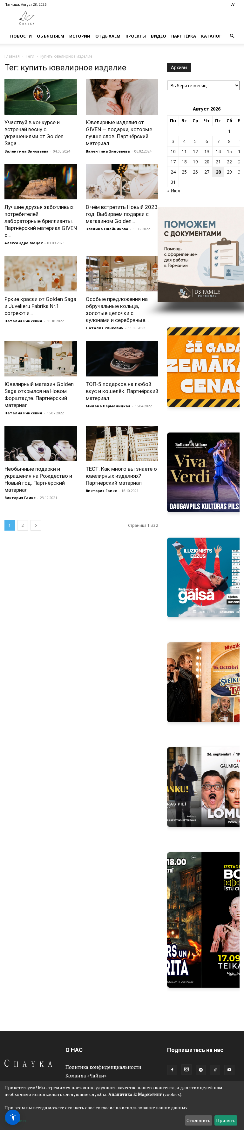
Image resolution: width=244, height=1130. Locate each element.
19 (195, 162)
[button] (232, 36)
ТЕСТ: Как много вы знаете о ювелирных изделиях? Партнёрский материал (121, 476)
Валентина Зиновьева (26, 151)
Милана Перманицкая (108, 406)
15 (229, 151)
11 (184, 151)
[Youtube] (229, 1070)
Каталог (211, 36)
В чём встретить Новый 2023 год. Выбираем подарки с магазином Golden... (122, 214)
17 (173, 162)
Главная (12, 56)
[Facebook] (172, 1070)
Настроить (16, 1120)
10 (173, 151)
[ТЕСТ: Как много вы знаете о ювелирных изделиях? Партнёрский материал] (122, 443)
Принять (225, 1120)
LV (232, 4)
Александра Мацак (23, 242)
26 (195, 172)
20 (206, 162)
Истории (79, 36)
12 (195, 151)
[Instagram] (186, 1069)
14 (218, 151)
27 (206, 172)
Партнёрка (183, 36)
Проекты (135, 36)
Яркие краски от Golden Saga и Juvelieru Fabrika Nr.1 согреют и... (40, 306)
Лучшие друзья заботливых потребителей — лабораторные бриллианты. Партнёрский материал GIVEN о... (40, 221)
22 (229, 162)
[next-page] (35, 525)
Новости (21, 36)
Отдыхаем (107, 36)
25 (184, 172)
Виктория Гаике (20, 497)
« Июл (173, 191)
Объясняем (50, 36)
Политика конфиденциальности (103, 1067)
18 (184, 162)
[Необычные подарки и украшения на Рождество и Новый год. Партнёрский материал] (40, 443)
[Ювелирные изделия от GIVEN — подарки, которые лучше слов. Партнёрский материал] (122, 97)
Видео (158, 36)
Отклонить (198, 1120)
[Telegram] (201, 1070)
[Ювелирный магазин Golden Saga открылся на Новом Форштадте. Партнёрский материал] (40, 358)
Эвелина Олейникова (107, 228)
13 (206, 151)
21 (218, 162)
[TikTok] (215, 1070)
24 (173, 172)
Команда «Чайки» (85, 1075)
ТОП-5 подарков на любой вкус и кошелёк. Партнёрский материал (122, 391)
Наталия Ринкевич (23, 320)
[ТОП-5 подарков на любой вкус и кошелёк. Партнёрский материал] (122, 358)
